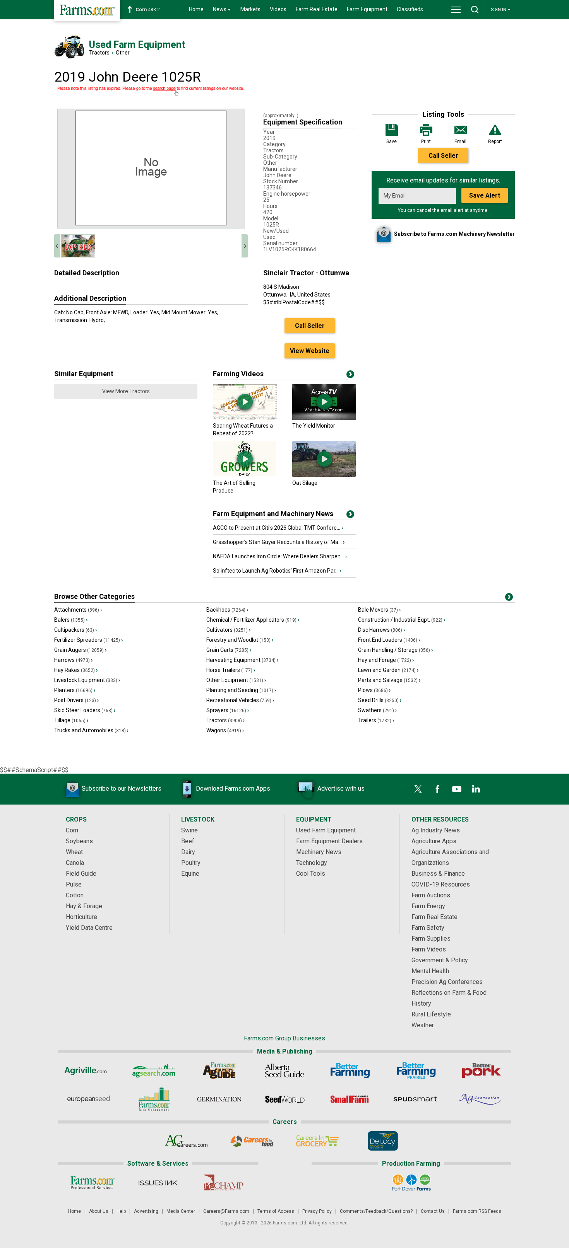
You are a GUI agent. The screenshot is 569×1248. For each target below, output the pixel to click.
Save (391, 141)
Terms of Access (275, 1211)
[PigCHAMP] (223, 1182)
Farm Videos (428, 949)
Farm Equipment (367, 9)
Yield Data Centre (89, 927)
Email (460, 141)
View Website (309, 351)
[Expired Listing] (151, 91)
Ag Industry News (435, 830)
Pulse (74, 884)
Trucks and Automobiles (91, 730)
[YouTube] (456, 789)
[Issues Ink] (158, 1182)
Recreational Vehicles (240, 700)
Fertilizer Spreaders (88, 640)
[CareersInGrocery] (317, 1141)
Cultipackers (75, 630)
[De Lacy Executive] (382, 1141)
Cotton (75, 895)
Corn (72, 830)
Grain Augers (80, 650)
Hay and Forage (386, 660)
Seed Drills (379, 700)
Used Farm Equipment (326, 830)
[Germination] (219, 1099)
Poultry (191, 862)
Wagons (225, 730)
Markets (250, 9)
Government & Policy (439, 960)
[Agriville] (88, 1070)
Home (196, 9)
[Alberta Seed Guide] (285, 1070)
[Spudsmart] (415, 1099)
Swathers (377, 710)
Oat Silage (304, 483)
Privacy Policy (317, 1211)
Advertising (146, 1211)
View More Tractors (126, 391)
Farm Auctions (430, 895)
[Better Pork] (481, 1070)
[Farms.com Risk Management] (154, 1099)
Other (123, 52)
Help (121, 1211)
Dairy (188, 852)
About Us (98, 1211)
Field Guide (81, 873)
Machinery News (318, 852)
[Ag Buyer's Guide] (219, 1070)
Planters (74, 690)
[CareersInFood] (252, 1141)
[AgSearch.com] (154, 1070)
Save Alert (484, 195)
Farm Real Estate (317, 9)
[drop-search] (475, 9)
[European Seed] (88, 1099)
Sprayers (227, 710)
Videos (278, 9)
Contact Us (433, 1211)
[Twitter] (418, 789)
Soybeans (79, 841)
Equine (190, 873)
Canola (75, 862)
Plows (374, 690)
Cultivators (228, 630)
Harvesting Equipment (242, 660)
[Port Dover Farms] (411, 1182)
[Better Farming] (350, 1070)
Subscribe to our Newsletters (121, 788)
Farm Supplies (431, 938)
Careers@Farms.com (226, 1211)
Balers (70, 620)
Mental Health (430, 971)
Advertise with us (341, 788)
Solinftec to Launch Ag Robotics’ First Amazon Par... (277, 571)
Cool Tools (310, 873)
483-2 (147, 9)
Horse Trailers (230, 670)
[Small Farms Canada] (350, 1099)
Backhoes (227, 610)
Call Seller (443, 155)
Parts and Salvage (389, 680)
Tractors (99, 52)
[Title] (350, 516)
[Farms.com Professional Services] (92, 1182)
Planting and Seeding (241, 690)
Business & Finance (438, 873)
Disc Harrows (381, 630)
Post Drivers (76, 700)
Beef (187, 841)
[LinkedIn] (476, 789)
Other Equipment (236, 680)
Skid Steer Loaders (84, 710)
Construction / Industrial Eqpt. (401, 620)
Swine (189, 830)
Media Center (180, 1211)
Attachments (78, 610)
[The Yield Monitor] (324, 418)
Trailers (376, 720)
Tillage (71, 720)
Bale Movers (379, 610)
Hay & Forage (84, 906)
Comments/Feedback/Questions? (376, 1211)
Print (426, 141)
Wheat (74, 852)
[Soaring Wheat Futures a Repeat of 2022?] (245, 418)
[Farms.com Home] (87, 10)
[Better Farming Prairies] (415, 1070)
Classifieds (410, 9)
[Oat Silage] (324, 475)
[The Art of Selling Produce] (245, 475)
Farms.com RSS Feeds (477, 1211)
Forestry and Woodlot (239, 640)
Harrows (73, 660)
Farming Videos (238, 374)
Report (495, 141)
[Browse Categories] (509, 598)
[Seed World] (285, 1099)
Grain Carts (228, 650)
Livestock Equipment (87, 680)
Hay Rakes (76, 670)
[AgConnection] (481, 1099)
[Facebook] (437, 789)
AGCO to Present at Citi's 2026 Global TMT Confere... (278, 528)
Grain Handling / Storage (395, 650)
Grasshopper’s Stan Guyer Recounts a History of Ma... (278, 542)
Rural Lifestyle (431, 1014)
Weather (422, 1025)
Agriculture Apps (433, 841)
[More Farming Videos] (350, 376)
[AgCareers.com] (186, 1141)
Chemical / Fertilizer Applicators (252, 620)
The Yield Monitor (313, 426)
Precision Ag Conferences (447, 981)
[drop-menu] (456, 9)
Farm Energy (428, 906)
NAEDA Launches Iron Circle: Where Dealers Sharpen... (280, 556)
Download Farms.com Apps (233, 788)
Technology (311, 862)
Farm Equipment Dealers (329, 841)
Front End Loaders (389, 640)
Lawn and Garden (388, 670)
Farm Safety (427, 927)
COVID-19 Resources (440, 884)
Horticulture (81, 917)
